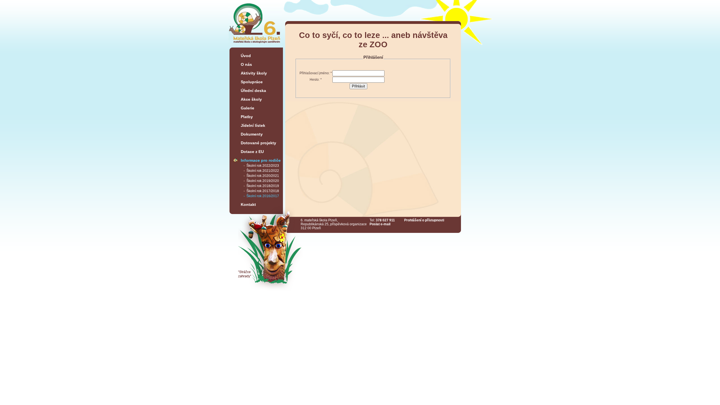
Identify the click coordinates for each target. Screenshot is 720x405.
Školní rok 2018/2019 (262, 186)
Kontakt (248, 204)
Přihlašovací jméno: (316, 73)
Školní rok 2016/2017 (262, 196)
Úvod (246, 55)
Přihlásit (358, 86)
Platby (247, 116)
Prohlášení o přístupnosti (424, 220)
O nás (246, 64)
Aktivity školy (254, 73)
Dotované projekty (258, 143)
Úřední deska (253, 90)
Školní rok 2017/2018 (262, 191)
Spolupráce (252, 82)
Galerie (247, 108)
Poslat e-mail (380, 224)
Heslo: (316, 80)
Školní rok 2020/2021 (262, 176)
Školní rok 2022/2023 (262, 166)
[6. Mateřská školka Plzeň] (255, 45)
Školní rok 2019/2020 (262, 181)
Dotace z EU (252, 151)
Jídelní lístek (253, 125)
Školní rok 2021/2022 (262, 171)
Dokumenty (252, 134)
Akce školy (251, 99)
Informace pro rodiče (261, 160)
